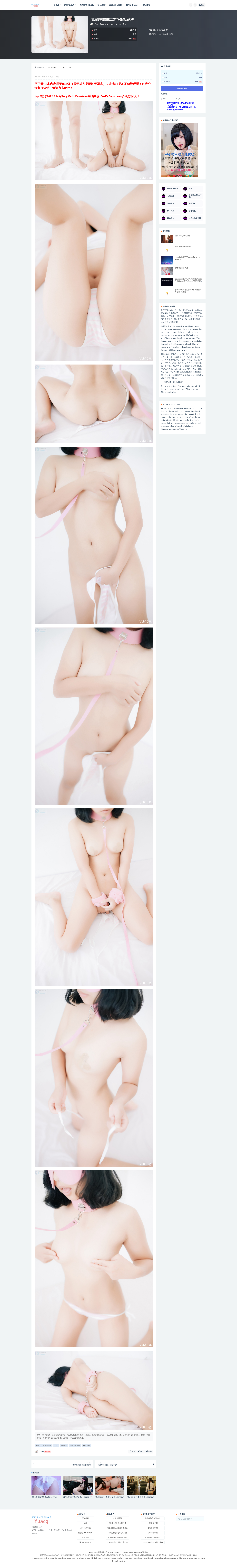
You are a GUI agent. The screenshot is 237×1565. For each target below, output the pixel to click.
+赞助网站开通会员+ (87, 5)
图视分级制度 (153, 1528)
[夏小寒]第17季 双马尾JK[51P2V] (140, 1497)
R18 (56, 1445)
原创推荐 (85, 1518)
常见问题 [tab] (67, 67)
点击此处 (64, 88)
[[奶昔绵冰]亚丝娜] (167, 271)
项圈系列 (86, 1445)
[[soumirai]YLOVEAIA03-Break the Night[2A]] (167, 262)
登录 (203, 5)
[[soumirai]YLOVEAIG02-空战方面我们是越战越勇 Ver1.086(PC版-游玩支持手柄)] (167, 282)
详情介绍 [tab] (40, 67)
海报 (142, 1451)
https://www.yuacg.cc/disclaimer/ (174, 429)
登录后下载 (182, 89)
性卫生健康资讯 (85, 1542)
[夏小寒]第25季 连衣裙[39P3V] (44, 1497)
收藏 (133, 1451)
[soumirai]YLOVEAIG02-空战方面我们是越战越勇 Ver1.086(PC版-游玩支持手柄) (189, 281)
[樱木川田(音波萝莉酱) (43, 1445)
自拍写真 (85, 1537)
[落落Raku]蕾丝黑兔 (182, 236)
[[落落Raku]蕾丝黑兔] (167, 239)
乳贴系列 (64, 1445)
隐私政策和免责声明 (152, 1518)
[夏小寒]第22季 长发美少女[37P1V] (109, 1497)
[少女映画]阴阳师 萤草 (183, 246)
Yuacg (45, 1451)
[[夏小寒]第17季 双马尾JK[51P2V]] (141, 1485)
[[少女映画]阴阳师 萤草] (167, 248)
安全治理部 (117, 1518)
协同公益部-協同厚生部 (117, 1523)
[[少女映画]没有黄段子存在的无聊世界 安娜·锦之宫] (167, 294)
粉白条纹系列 (75, 1445)
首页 (45, 76)
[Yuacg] (91, 24)
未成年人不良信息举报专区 (152, 1542)
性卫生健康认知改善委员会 (117, 1528)
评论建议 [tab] (54, 67)
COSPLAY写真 (85, 1528)
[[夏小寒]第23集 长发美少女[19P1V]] (77, 1485)
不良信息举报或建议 (152, 1537)
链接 (150, 1451)
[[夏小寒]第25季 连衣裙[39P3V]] (46, 1485)
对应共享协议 (153, 1523)
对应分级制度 (153, 1533)
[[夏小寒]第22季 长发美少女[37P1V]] (109, 1485)
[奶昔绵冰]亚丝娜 (181, 268)
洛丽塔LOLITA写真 (85, 1533)
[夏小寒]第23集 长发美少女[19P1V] (77, 1497)
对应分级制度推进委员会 (117, 1537)
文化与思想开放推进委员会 (117, 1542)
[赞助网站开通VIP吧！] (182, 150)
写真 (96, 24)
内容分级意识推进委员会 (117, 1533)
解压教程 (146, 5)
